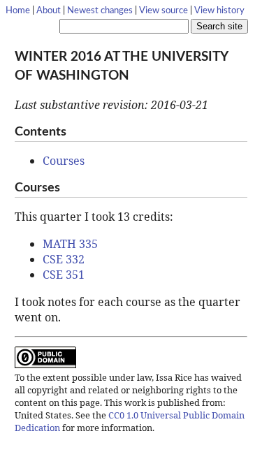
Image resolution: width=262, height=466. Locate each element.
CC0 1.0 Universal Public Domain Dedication (130, 421)
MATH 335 (70, 244)
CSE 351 (64, 274)
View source (163, 10)
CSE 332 (64, 259)
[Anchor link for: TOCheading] (72, 130)
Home (18, 10)
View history (219, 10)
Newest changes (100, 10)
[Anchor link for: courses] (66, 186)
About (48, 10)
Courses (64, 160)
